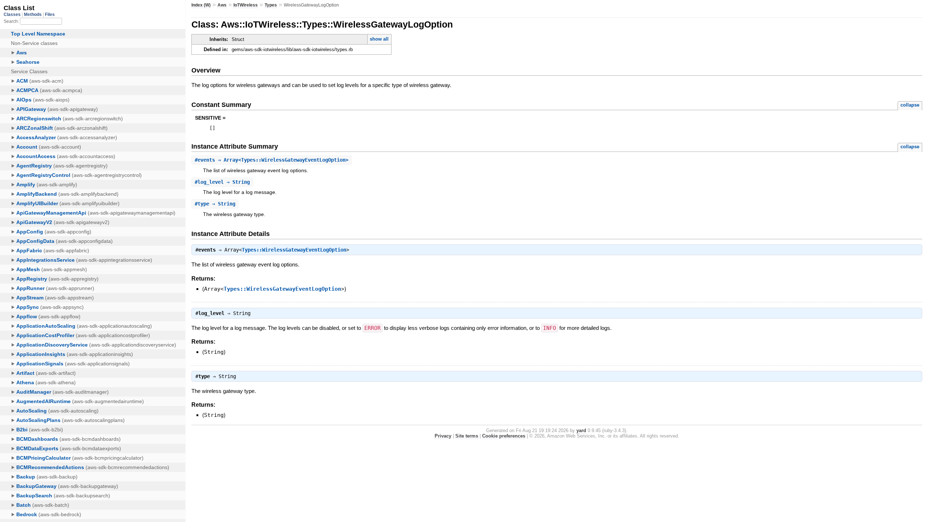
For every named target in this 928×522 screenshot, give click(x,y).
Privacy (443, 436)
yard (581, 430)
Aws (222, 5)
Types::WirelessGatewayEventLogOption (294, 250)
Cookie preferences (503, 436)
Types (271, 5)
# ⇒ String (222, 182)
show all (379, 39)
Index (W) (201, 5)
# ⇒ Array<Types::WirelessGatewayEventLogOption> (271, 160)
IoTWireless (245, 5)
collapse (909, 105)
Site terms (466, 436)
